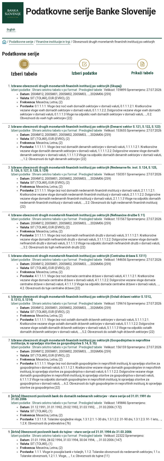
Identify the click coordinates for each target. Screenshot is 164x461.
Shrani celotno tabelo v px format (54, 90)
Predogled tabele (90, 90)
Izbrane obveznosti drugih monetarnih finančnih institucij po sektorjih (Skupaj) (66, 86)
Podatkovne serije (21, 41)
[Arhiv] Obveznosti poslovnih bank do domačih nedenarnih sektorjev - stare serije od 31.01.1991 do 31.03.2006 (81, 397)
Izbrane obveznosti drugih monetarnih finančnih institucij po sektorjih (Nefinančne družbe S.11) (78, 215)
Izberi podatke (20, 90)
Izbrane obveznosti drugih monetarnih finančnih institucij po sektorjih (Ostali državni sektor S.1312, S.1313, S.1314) (81, 298)
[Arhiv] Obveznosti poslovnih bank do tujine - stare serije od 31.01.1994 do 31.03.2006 (71, 432)
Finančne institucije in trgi (53, 41)
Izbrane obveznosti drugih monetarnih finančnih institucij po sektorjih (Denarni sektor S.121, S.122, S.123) (86, 126)
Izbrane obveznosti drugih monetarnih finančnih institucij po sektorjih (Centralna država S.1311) (78, 256)
